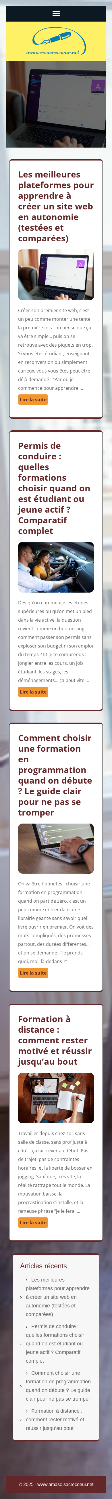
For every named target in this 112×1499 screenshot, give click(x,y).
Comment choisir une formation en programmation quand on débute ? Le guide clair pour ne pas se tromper (55, 775)
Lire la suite (33, 399)
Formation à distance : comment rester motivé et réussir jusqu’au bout (55, 1040)
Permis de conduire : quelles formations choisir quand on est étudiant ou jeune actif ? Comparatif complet (54, 488)
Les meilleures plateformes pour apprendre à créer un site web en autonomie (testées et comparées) (56, 206)
